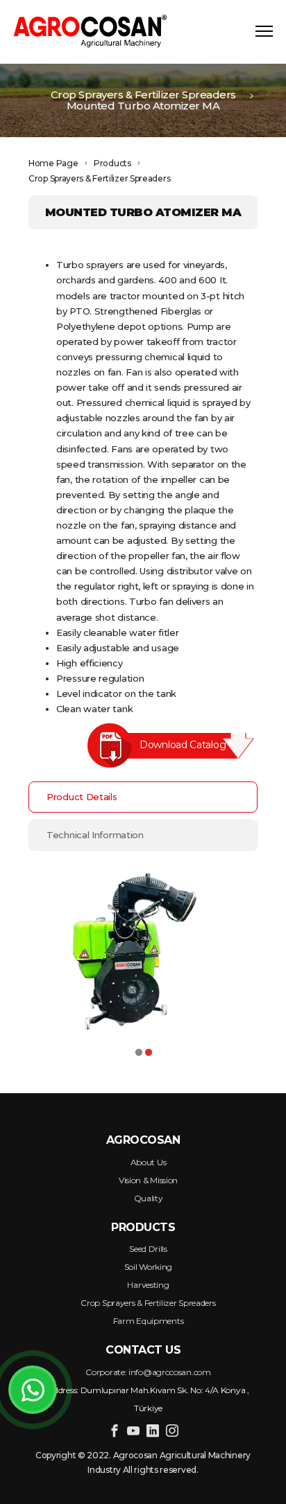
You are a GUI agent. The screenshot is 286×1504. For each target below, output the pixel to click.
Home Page (53, 163)
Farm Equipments (148, 1321)
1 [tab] (138, 1049)
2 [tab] (147, 1049)
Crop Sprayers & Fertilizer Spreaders (143, 94)
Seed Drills (148, 1249)
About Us (149, 1162)
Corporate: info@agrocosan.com (147, 1372)
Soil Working (148, 1267)
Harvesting (148, 1285)
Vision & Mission (148, 1180)
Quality (148, 1198)
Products (112, 163)
